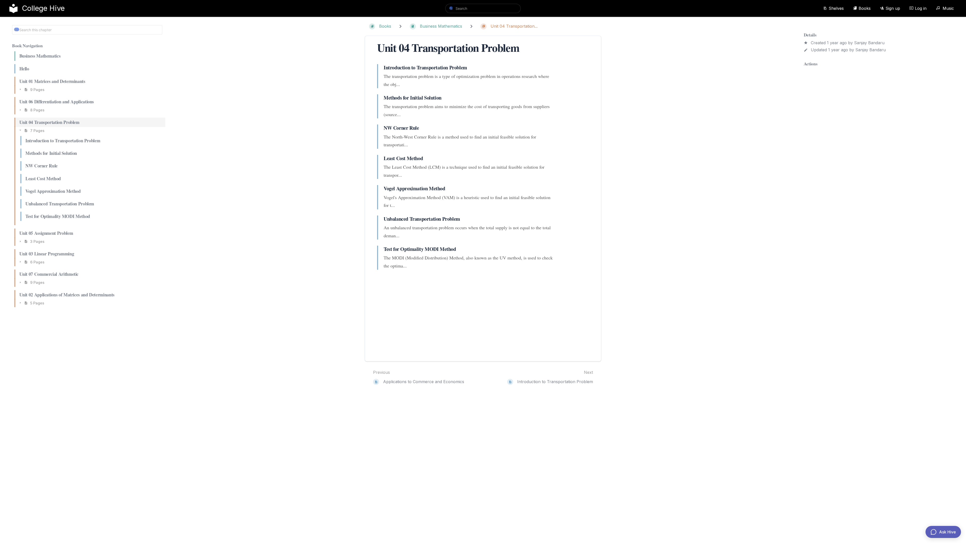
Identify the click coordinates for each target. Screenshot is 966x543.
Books (865, 8)
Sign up (893, 8)
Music (947, 8)
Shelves (836, 8)
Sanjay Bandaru (869, 42)
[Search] (451, 8)
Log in (921, 8)
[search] (483, 8)
